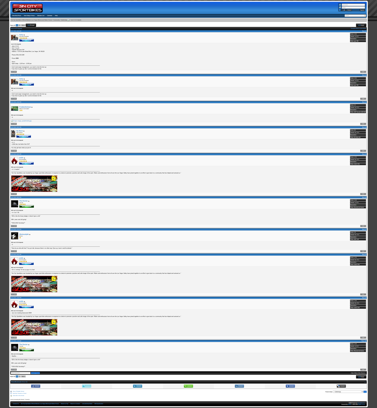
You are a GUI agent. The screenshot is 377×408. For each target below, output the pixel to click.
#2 (365, 75)
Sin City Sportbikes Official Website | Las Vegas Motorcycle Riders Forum (31, 20)
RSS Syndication (99, 403)
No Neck (19, 131)
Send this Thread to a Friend (19, 393)
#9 (365, 297)
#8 (365, 254)
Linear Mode (363, 28)
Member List (40, 15)
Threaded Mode (355, 28)
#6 (365, 197)
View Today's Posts (29, 15)
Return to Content (75, 403)
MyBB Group (361, 404)
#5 (365, 154)
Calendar (49, 15)
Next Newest (361, 373)
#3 (365, 102)
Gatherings (64, 20)
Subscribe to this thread (18, 395)
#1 (365, 31)
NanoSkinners (361, 402)
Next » (23, 25)
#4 (365, 127)
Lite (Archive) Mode (87, 403)
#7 (365, 229)
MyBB (349, 404)
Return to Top (64, 403)
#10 (365, 341)
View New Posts (16, 15)
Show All (24, 382)
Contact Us (16, 403)
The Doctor (23, 201)
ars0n (21, 158)
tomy (21, 35)
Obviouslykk (24, 234)
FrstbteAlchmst (25, 107)
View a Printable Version (18, 391)
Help (56, 15)
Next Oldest (354, 373)
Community (56, 20)
